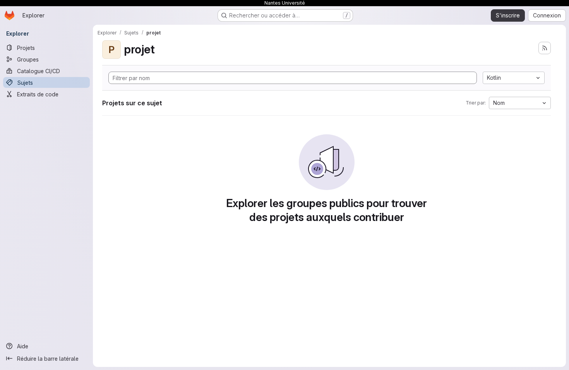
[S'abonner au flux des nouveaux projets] (544, 48)
